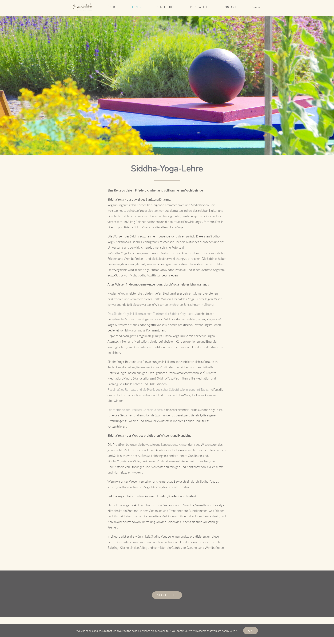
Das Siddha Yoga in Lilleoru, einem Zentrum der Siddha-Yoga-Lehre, (152, 313)
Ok (250, 630)
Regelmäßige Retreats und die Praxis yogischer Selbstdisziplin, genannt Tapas (158, 389)
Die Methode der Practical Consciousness (135, 410)
